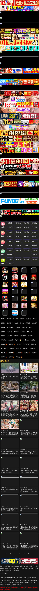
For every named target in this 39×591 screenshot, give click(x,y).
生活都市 (9, 259)
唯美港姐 (26, 232)
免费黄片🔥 (4, 344)
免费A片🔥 (11, 353)
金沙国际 (33, 344)
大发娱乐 (30, 336)
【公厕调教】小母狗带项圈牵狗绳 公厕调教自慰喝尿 (9, 547)
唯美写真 (26, 250)
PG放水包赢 (10, 327)
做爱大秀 (18, 348)
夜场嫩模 (9, 336)
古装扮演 (9, 241)
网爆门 (35, 250)
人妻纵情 (26, 259)
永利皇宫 (11, 340)
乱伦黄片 (23, 331)
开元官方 (19, 344)
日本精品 (18, 227)
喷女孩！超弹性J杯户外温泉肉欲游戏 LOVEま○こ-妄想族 (28, 453)
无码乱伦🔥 (12, 344)
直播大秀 (25, 348)
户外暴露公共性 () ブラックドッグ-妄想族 (9, 471)
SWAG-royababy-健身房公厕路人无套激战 (9, 528)
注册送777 (10, 323)
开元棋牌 (15, 319)
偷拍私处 (29, 331)
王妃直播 (16, 331)
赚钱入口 (34, 353)
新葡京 (22, 323)
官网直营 (22, 319)
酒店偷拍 (3, 331)
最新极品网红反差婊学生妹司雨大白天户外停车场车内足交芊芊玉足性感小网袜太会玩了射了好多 (9, 416)
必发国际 (16, 336)
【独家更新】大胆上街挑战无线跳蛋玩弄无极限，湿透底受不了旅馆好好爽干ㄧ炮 (29, 547)
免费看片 (12, 348)
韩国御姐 (18, 232)
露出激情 (18, 250)
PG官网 (9, 319)
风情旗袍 (9, 245)
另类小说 (9, 263)
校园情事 (18, 259)
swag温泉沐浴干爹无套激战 (28, 509)
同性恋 (35, 254)
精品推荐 (9, 223)
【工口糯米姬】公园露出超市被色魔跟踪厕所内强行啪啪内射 (29, 529)
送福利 (16, 323)
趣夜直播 (3, 336)
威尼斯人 (3, 319)
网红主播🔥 (19, 357)
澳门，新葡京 (4, 348)
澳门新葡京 (23, 336)
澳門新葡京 (4, 340)
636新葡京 (26, 340)
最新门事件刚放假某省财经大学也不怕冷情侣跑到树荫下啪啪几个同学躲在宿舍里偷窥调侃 (29, 398)
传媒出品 (9, 254)
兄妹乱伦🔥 (19, 353)
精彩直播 (24, 327)
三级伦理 (9, 227)
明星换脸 (18, 245)
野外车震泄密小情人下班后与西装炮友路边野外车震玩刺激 (9, 453)
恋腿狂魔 (34, 241)
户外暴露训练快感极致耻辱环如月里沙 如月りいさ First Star (29, 472)
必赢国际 (34, 323)
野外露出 (34, 236)
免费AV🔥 (11, 357)
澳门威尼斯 (32, 348)
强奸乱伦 (18, 223)
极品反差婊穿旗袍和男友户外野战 (9, 490)
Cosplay (26, 227)
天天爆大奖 (26, 344)
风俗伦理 (34, 259)
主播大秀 (9, 331)
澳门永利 (28, 319)
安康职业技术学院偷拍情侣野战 (9, 377)
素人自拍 (34, 227)
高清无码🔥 (4, 357)
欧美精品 (26, 223)
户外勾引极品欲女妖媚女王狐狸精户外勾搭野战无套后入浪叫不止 (29, 378)
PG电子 (35, 319)
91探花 (18, 236)
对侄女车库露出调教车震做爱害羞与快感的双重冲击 (9, 509)
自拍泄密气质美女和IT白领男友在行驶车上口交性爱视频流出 (29, 434)
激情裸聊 (33, 340)
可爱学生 (26, 241)
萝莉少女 (34, 223)
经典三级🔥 (4, 353)
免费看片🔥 (18, 340)
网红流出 (26, 236)
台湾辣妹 (9, 232)
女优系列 (18, 241)
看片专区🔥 (27, 353)
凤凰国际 (3, 327)
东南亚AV (34, 232)
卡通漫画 (9, 250)
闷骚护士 (34, 245)
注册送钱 (3, 323)
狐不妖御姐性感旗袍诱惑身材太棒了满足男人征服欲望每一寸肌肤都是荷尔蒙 (9, 397)
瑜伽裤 (26, 245)
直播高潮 (18, 327)
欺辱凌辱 (9, 236)
